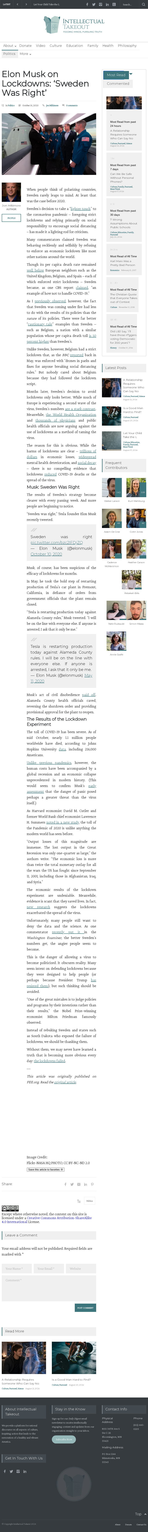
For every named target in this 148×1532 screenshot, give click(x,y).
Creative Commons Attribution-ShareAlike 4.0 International (47, 1220)
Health (108, 46)
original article (65, 1082)
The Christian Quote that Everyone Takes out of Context (123, 298)
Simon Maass (136, 623)
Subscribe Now (64, 1439)
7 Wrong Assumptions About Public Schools (123, 223)
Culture (56, 46)
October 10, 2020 (46, 554)
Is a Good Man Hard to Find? (71, 1379)
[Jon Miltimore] (11, 192)
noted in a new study (62, 822)
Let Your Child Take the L (46, 4)
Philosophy (127, 46)
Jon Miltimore (52, 105)
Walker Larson (112, 501)
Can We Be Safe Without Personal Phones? (122, 177)
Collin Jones (136, 531)
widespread (87, 457)
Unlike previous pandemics (49, 762)
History (113, 347)
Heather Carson (136, 562)
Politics (9, 54)
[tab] (113, 75)
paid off (88, 694)
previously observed (50, 301)
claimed (82, 287)
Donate (25, 46)
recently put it (68, 932)
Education (74, 46)
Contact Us (141, 1524)
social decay (87, 462)
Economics (114, 270)
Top (138, 1514)
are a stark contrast (80, 409)
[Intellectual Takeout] (74, 27)
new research (38, 907)
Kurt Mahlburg (136, 501)
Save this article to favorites (44, 1169)
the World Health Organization (71, 414)
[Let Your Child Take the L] (111, 441)
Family (92, 46)
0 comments (72, 105)
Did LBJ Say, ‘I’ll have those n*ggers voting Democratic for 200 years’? (123, 337)
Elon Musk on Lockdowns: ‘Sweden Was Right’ (45, 83)
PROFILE (11, 218)
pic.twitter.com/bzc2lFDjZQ (57, 542)
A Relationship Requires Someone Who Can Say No (20, 1381)
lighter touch (81, 208)
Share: (7, 1184)
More (24, 54)
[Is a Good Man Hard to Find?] (74, 1358)
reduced (51, 474)
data (62, 749)
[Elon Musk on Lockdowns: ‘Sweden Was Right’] (49, 144)
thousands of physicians (55, 420)
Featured (13, 1388)
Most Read (116, 75)
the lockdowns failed (49, 1061)
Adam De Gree (112, 531)
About (8, 46)
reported (76, 355)
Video (40, 46)
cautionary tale (40, 324)
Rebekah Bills (131, 593)
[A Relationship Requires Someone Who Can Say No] (24, 1358)
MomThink (115, 189)
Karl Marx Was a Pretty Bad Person (122, 263)
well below (35, 270)
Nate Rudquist (116, 623)
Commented (118, 84)
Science (21, 1388)
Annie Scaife (116, 654)
